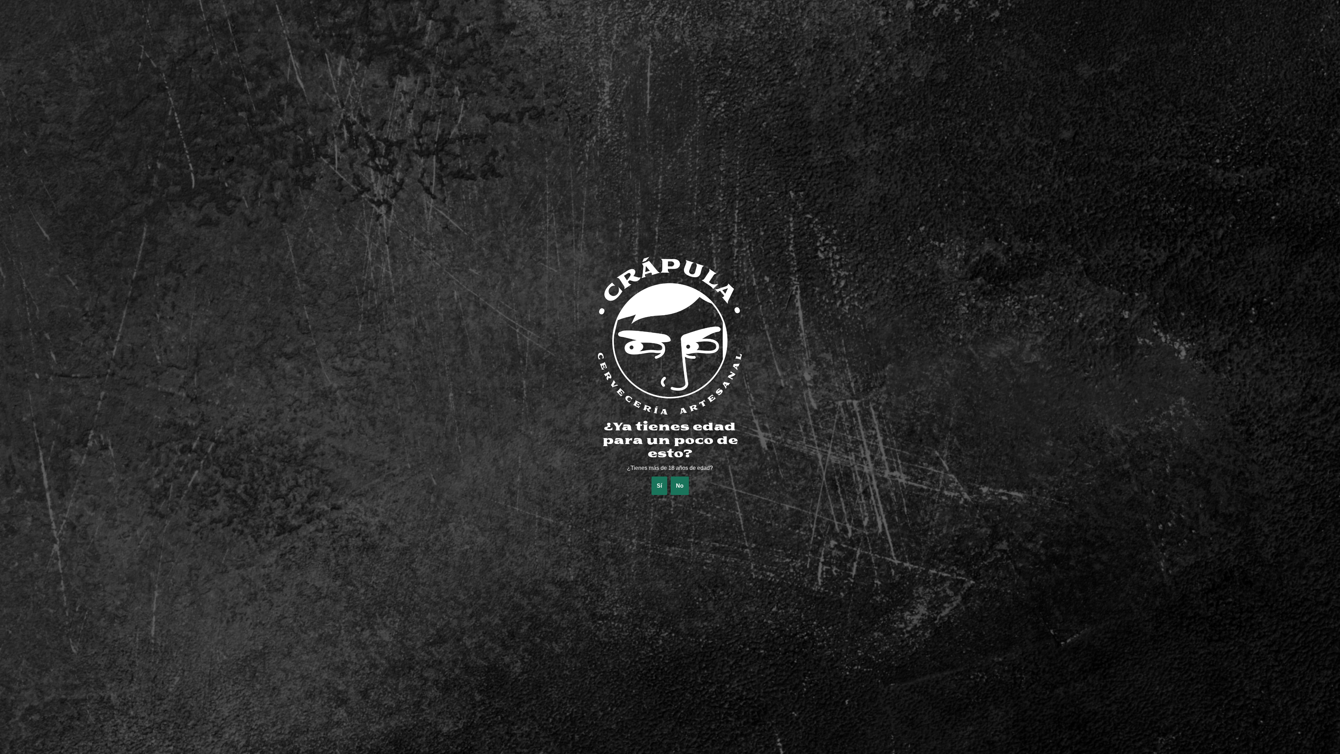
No (680, 486)
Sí (659, 486)
